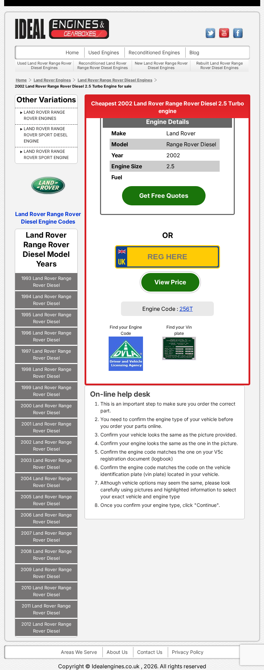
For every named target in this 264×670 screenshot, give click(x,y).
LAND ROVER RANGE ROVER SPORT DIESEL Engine (46, 135)
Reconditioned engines (154, 52)
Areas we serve (79, 652)
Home (72, 52)
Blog (194, 52)
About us (117, 652)
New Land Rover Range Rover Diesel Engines (161, 65)
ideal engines (62, 29)
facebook (238, 33)
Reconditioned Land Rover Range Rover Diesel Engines (102, 65)
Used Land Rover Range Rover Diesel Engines (44, 65)
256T (186, 308)
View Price (170, 282)
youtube (224, 33)
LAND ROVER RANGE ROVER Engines (44, 115)
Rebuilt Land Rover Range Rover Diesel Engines (219, 65)
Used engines (103, 52)
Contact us (149, 652)
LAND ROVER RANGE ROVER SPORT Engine (46, 154)
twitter (210, 33)
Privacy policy (188, 652)
